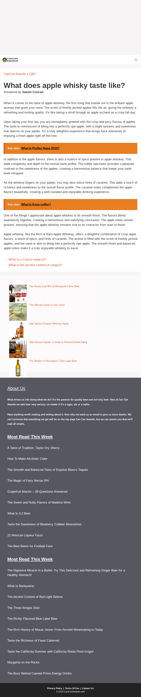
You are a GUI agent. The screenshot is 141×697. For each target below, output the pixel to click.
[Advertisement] (70, 27)
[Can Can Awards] (10, 59)
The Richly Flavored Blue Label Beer (32, 618)
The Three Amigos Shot (23, 608)
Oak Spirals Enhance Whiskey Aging (48, 323)
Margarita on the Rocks (23, 662)
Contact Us (88, 688)
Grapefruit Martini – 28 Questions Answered (37, 491)
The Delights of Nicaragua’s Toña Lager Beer (53, 361)
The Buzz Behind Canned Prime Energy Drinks (39, 673)
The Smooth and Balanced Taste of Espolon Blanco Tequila (47, 470)
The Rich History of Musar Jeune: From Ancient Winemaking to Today (55, 629)
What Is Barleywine (20, 586)
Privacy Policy (54, 688)
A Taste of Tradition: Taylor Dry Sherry (33, 448)
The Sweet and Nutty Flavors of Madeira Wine (38, 502)
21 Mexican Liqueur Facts (25, 535)
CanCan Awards (15, 74)
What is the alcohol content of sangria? (35, 265)
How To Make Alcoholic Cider (27, 459)
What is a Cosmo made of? (27, 259)
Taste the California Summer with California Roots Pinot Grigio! (50, 651)
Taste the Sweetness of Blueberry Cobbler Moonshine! (44, 524)
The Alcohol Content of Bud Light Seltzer (35, 597)
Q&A (32, 74)
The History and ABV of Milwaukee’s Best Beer (54, 286)
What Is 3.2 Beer (18, 513)
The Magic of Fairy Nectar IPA (28, 480)
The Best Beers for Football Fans (30, 546)
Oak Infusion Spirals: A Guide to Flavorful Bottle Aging (58, 342)
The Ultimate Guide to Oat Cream (47, 305)
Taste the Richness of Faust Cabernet (33, 640)
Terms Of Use (72, 688)
